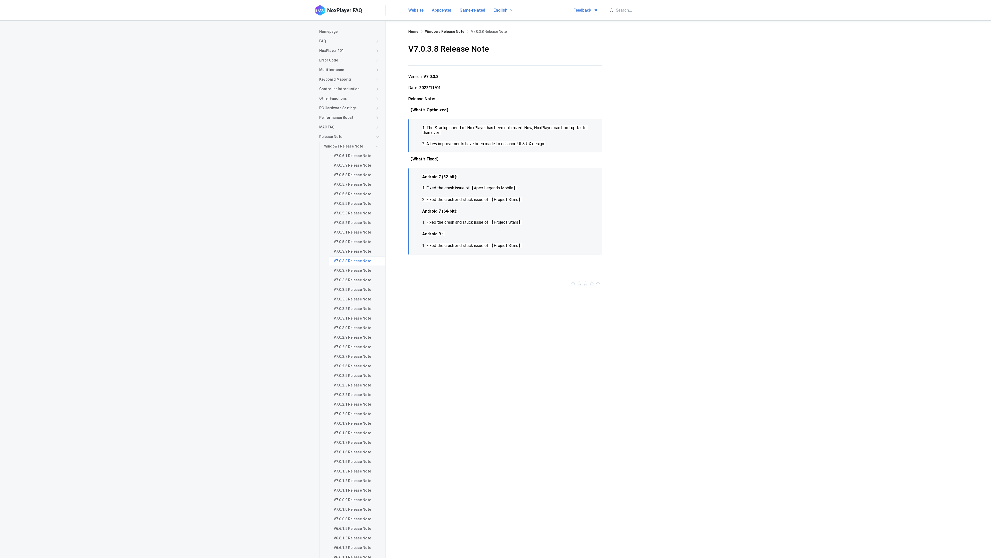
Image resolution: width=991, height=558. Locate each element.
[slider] (505, 283)
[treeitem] (350, 31)
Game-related (472, 10)
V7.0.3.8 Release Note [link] (489, 31)
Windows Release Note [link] (444, 31)
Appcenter (441, 10)
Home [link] (413, 31)
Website (415, 10)
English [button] (500, 10)
